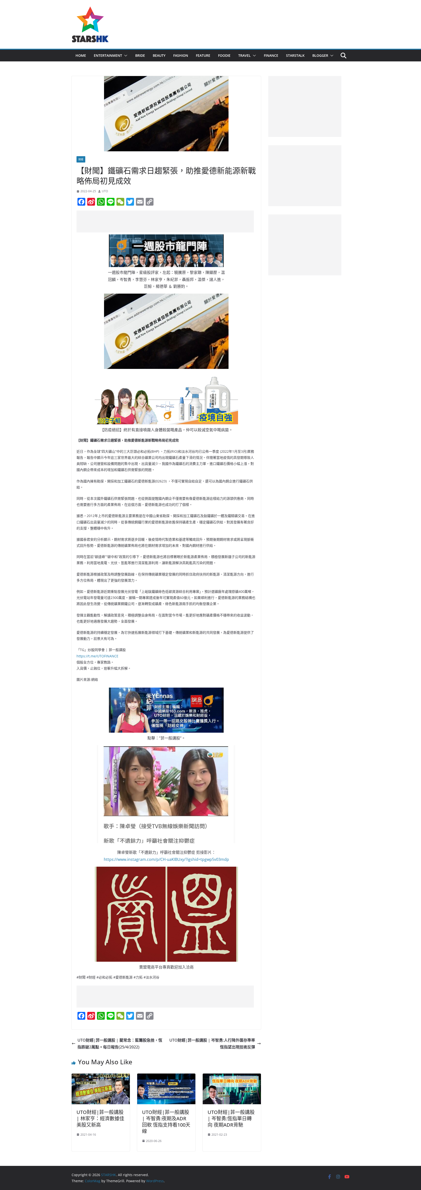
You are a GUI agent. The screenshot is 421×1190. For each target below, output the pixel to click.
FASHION (180, 55)
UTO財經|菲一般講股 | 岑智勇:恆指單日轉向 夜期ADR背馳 (231, 1118)
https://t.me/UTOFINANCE (97, 656)
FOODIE (224, 55)
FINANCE (271, 55)
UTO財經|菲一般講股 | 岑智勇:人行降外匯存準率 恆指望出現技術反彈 (212, 1043)
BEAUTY (159, 55)
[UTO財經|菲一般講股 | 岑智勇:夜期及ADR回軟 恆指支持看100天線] (166, 1077)
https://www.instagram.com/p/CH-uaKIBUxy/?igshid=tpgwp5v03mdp (166, 859)
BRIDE (140, 55)
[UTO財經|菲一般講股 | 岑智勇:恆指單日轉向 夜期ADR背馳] (232, 1077)
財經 (80, 159)
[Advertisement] (165, 221)
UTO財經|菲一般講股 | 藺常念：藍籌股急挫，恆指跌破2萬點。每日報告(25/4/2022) (119, 1043)
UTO (105, 191)
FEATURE (203, 55)
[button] (124, 55)
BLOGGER (320, 55)
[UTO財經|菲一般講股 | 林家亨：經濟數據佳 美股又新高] (101, 1077)
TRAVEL (244, 55)
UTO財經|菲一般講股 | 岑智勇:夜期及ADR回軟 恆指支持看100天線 (166, 1121)
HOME (81, 55)
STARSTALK (295, 55)
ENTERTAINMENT (108, 55)
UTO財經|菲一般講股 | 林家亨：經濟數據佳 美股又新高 (100, 1118)
